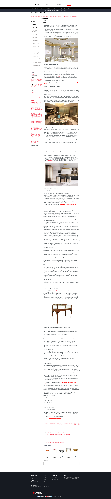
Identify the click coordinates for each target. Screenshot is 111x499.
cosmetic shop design (38, 116)
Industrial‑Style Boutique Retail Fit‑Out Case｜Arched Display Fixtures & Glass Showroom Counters (36, 79)
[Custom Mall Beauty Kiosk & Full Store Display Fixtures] (33, 85)
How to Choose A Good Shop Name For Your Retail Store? (71, 423)
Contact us (45, 479)
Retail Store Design (35, 37)
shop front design (37, 109)
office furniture (38, 141)
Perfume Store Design (36, 41)
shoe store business (35, 130)
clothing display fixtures (35, 135)
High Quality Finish (55, 477)
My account (45, 481)
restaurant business (35, 127)
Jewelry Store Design (36, 52)
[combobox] (55, 4)
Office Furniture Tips (35, 28)
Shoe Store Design (35, 49)
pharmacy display (39, 120)
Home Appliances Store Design (37, 44)
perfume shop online (35, 133)
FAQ (44, 482)
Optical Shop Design (36, 50)
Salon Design (34, 31)
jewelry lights (49, 22)
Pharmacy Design (35, 56)
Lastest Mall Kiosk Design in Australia (55, 418)
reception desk (36, 114)
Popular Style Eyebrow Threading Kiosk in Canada (36, 73)
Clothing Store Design (36, 53)
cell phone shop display (35, 117)
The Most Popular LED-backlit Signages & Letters (68, 204)
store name (33, 111)
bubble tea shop (35, 97)
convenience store (34, 128)
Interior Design (34, 30)
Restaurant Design (35, 59)
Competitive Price (55, 484)
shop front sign (38, 111)
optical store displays (37, 129)
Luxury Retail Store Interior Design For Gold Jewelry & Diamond (56, 432)
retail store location (34, 107)
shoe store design (36, 98)
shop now (64, 10)
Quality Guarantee (55, 482)
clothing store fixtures (35, 137)
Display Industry (41, 12)
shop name (39, 110)
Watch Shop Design (36, 43)
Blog (36, 12)
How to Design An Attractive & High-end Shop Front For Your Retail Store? (57, 440)
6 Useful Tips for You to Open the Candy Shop (52, 423)
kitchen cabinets (34, 140)
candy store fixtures (36, 134)
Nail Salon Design (35, 34)
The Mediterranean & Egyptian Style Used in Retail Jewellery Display (57, 436)
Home (32, 12)
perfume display (37, 131)
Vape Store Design (35, 40)
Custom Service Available (56, 481)
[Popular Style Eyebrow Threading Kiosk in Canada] (33, 72)
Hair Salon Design (35, 35)
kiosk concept (33, 142)
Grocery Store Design (36, 46)
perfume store (36, 123)
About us (45, 477)
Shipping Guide (46, 486)
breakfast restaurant (35, 126)
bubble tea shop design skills (36, 121)
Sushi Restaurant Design (37, 62)
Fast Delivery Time (55, 479)
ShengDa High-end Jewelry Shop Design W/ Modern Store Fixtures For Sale (58, 434)
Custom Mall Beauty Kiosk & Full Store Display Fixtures (36, 85)
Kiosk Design (34, 24)
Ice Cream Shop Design (36, 65)
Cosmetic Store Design (36, 55)
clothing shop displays (35, 136)
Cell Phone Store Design (36, 58)
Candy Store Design (36, 47)
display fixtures (37, 124)
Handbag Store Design (36, 38)
